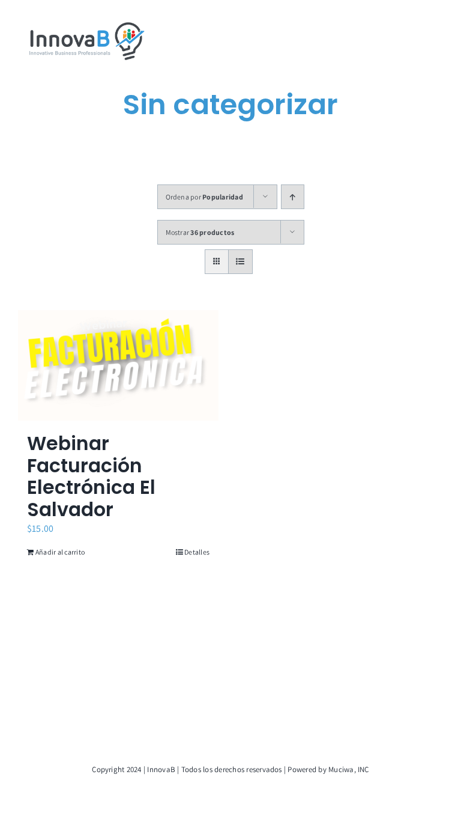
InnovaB (161, 769)
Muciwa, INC (348, 769)
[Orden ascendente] (292, 196)
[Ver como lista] (240, 261)
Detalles (196, 551)
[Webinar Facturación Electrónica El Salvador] (118, 365)
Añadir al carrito (60, 551)
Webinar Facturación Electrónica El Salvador (91, 476)
